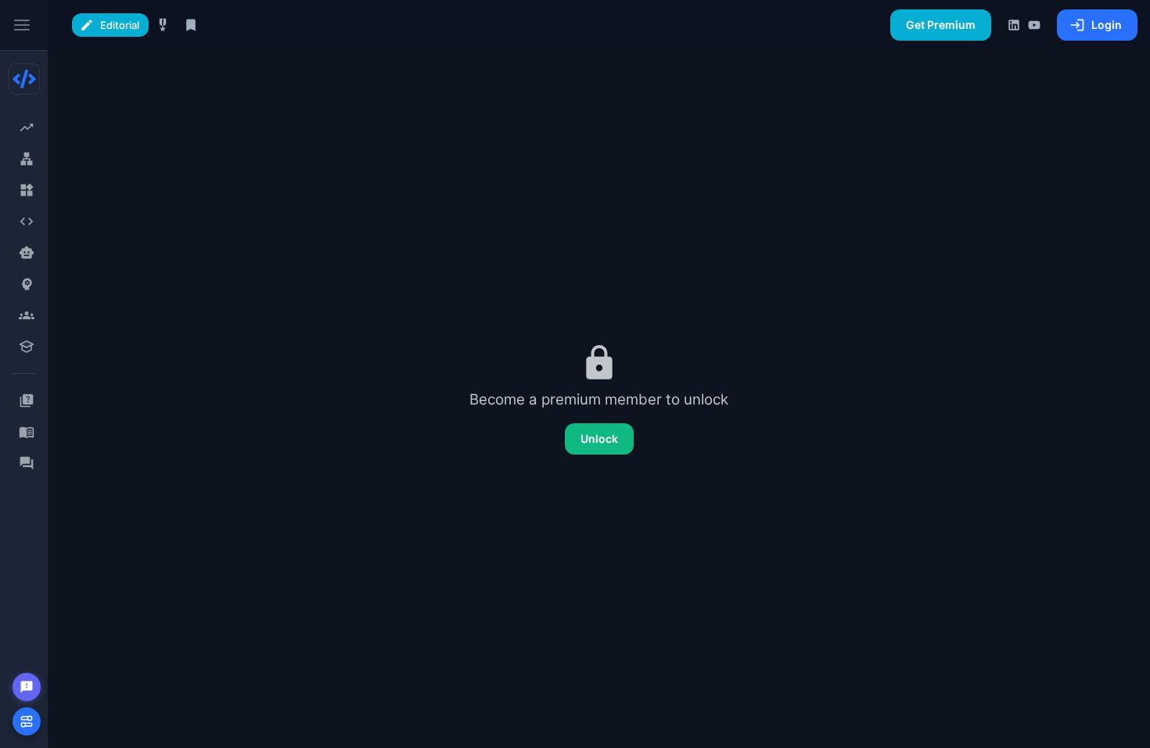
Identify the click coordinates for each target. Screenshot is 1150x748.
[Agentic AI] (26, 253)
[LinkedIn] (1014, 25)
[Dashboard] (26, 127)
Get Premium (941, 24)
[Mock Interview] (26, 315)
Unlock (599, 438)
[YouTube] (1034, 25)
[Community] (26, 463)
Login (1106, 24)
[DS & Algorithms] (26, 221)
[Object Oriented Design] (26, 190)
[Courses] (26, 347)
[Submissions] (191, 25)
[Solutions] (163, 25)
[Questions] (26, 401)
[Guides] (26, 432)
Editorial (119, 25)
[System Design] (26, 159)
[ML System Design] (26, 284)
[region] (23, 374)
